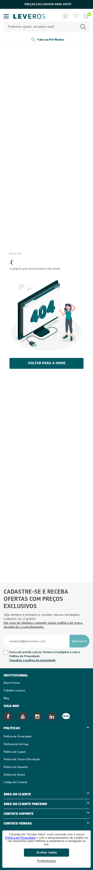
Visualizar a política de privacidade (32, 660)
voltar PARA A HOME (46, 363)
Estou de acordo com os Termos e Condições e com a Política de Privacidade (44, 654)
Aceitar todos (46, 852)
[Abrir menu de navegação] (6, 16)
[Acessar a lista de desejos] (75, 16)
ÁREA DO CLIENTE (17, 794)
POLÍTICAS (12, 728)
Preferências (46, 861)
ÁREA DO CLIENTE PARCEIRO (25, 803)
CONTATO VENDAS (18, 823)
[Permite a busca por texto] (83, 26)
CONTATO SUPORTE (18, 813)
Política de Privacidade (20, 837)
